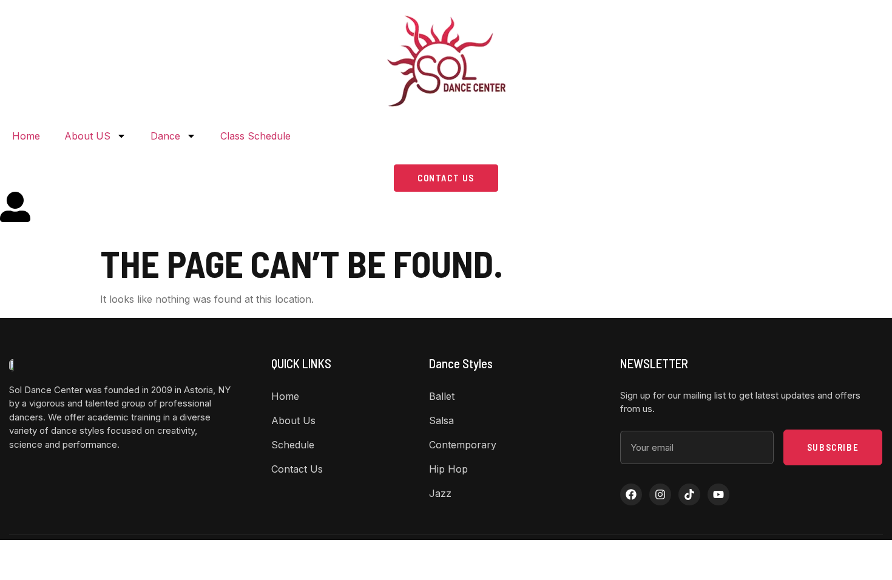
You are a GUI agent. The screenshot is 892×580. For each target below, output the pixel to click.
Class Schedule (255, 136)
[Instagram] (660, 494)
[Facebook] (631, 494)
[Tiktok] (689, 494)
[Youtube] (718, 494)
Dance (165, 136)
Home (26, 136)
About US (87, 136)
